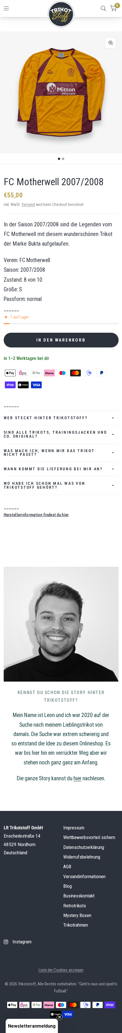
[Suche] (103, 8)
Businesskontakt (78, 896)
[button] (32, 1026)
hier (77, 778)
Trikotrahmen (75, 925)
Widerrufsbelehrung (81, 857)
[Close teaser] (59, 1017)
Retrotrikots (74, 905)
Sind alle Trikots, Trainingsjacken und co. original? (55, 434)
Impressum (73, 827)
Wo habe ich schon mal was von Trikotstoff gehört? (44, 485)
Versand (28, 204)
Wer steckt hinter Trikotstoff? (46, 418)
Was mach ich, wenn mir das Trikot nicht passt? (49, 452)
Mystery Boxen (77, 915)
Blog (67, 886)
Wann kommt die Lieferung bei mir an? (53, 469)
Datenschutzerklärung (83, 847)
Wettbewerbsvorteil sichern (89, 837)
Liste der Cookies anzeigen (61, 970)
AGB (67, 866)
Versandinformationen (84, 876)
